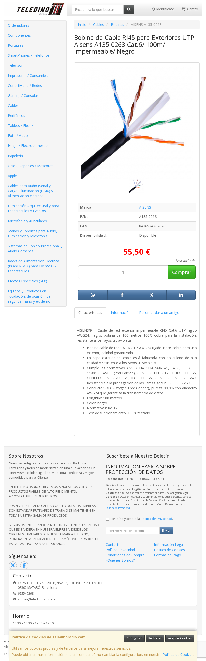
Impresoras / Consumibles (29, 75)
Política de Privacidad (118, 508)
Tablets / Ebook (20, 125)
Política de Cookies (178, 654)
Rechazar (155, 638)
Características (90, 312)
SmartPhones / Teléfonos (29, 55)
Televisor (15, 65)
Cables (13, 105)
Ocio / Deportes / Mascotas (30, 165)
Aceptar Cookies (180, 638)
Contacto (113, 544)
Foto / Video (18, 135)
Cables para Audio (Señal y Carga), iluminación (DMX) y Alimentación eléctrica (30, 190)
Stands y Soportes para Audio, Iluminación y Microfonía (32, 233)
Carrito (192, 9)
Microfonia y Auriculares (27, 220)
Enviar (166, 530)
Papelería (15, 155)
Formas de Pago (167, 555)
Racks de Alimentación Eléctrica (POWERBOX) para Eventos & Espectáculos (33, 266)
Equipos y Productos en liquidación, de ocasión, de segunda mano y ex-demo (29, 296)
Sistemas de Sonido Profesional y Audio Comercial (35, 248)
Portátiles (15, 45)
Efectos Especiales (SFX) (27, 281)
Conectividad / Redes (25, 85)
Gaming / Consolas (23, 95)
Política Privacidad (120, 549)
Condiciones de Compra (125, 555)
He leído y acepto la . (142, 519)
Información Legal (169, 544)
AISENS (145, 207)
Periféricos (16, 115)
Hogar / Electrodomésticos (30, 145)
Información (121, 312)
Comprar (181, 272)
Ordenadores (18, 25)
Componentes (19, 35)
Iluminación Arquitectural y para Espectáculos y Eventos (33, 208)
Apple (12, 175)
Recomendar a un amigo (159, 312)
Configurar (134, 638)
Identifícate (164, 9)
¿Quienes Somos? (120, 560)
